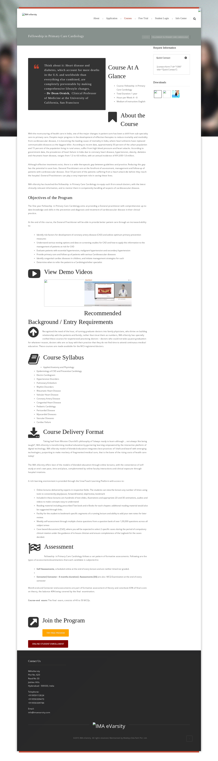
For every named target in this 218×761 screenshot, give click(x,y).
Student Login (162, 18)
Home (146, 37)
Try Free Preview (55, 632)
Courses (128, 18)
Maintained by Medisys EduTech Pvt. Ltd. (128, 738)
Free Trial (143, 18)
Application (111, 18)
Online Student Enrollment (48, 643)
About (96, 18)
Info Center (181, 18)
